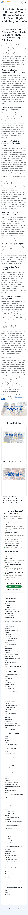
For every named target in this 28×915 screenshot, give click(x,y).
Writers (6, 664)
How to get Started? (10, 601)
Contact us (7, 603)
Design (6, 680)
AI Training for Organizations (12, 611)
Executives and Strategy (11, 630)
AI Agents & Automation (11, 674)
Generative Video (9, 686)
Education (7, 628)
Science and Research (11, 662)
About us (7, 605)
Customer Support (10, 626)
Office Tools (8, 682)
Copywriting (8, 805)
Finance (7, 632)
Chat (6, 803)
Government (8, 634)
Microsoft (7, 740)
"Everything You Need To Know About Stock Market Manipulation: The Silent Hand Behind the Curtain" (13, 500)
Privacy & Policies (9, 617)
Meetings (7, 815)
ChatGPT (7, 736)
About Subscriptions (10, 607)
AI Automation (8, 828)
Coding (6, 676)
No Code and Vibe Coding (12, 817)
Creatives (7, 624)
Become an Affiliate (10, 613)
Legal (6, 646)
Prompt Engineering (10, 684)
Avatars (7, 801)
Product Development (11, 656)
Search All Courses (10, 609)
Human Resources (10, 640)
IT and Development (10, 644)
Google (6, 742)
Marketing (7, 650)
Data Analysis (8, 678)
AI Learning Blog (9, 615)
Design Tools (8, 807)
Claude (6, 738)
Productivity (8, 819)
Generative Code (9, 811)
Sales (6, 660)
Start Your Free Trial (14, 586)
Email (6, 809)
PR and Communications (11, 654)
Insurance (7, 642)
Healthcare (8, 636)
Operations (8, 652)
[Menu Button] (25, 2)
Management (8, 648)
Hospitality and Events (11, 638)
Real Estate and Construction (12, 658)
